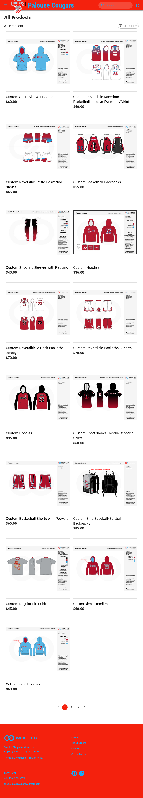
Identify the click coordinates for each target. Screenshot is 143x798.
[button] (128, 26)
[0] (137, 5)
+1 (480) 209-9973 (14, 778)
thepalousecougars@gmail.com (22, 783)
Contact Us (78, 748)
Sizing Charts (79, 754)
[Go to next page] (85, 707)
